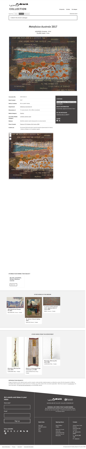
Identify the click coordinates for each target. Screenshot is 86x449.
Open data (40, 425)
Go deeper (74, 9)
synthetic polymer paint (25, 116)
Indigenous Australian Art (26, 106)
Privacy (13, 446)
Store (39, 428)
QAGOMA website (42, 427)
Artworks (61, 9)
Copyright (20, 446)
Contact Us (77, 438)
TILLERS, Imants (41, 33)
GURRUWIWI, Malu (12, 371)
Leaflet (51, 179)
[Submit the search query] (9, 17)
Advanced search (73, 13)
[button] (10, 134)
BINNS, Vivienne (47, 311)
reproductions (71, 383)
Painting (22, 113)
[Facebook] (57, 120)
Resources (27, 13)
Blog (39, 430)
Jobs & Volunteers (6, 446)
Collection (17, 9)
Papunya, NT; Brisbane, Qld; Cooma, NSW (29, 124)
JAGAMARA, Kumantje (41, 31)
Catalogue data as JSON (62, 114)
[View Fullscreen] (10, 139)
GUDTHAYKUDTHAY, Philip (32, 371)
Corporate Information (28, 446)
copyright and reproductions (24, 385)
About (39, 431)
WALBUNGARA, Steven (13, 312)
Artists (68, 9)
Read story (13, 284)
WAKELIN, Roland (30, 322)
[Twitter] (59, 120)
